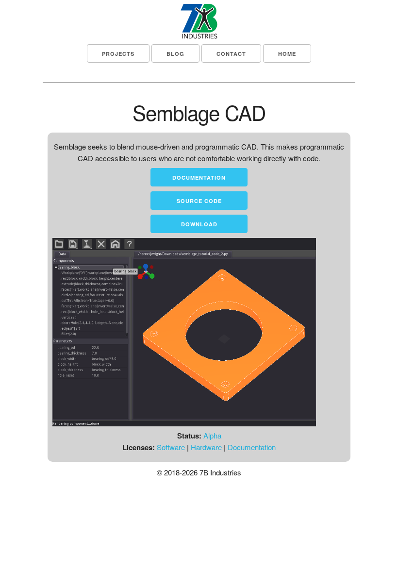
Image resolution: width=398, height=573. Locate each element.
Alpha (212, 435)
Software (171, 447)
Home (287, 53)
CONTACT (231, 53)
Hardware (206, 447)
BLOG (175, 53)
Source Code (199, 200)
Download (199, 224)
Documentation (199, 177)
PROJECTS (118, 53)
